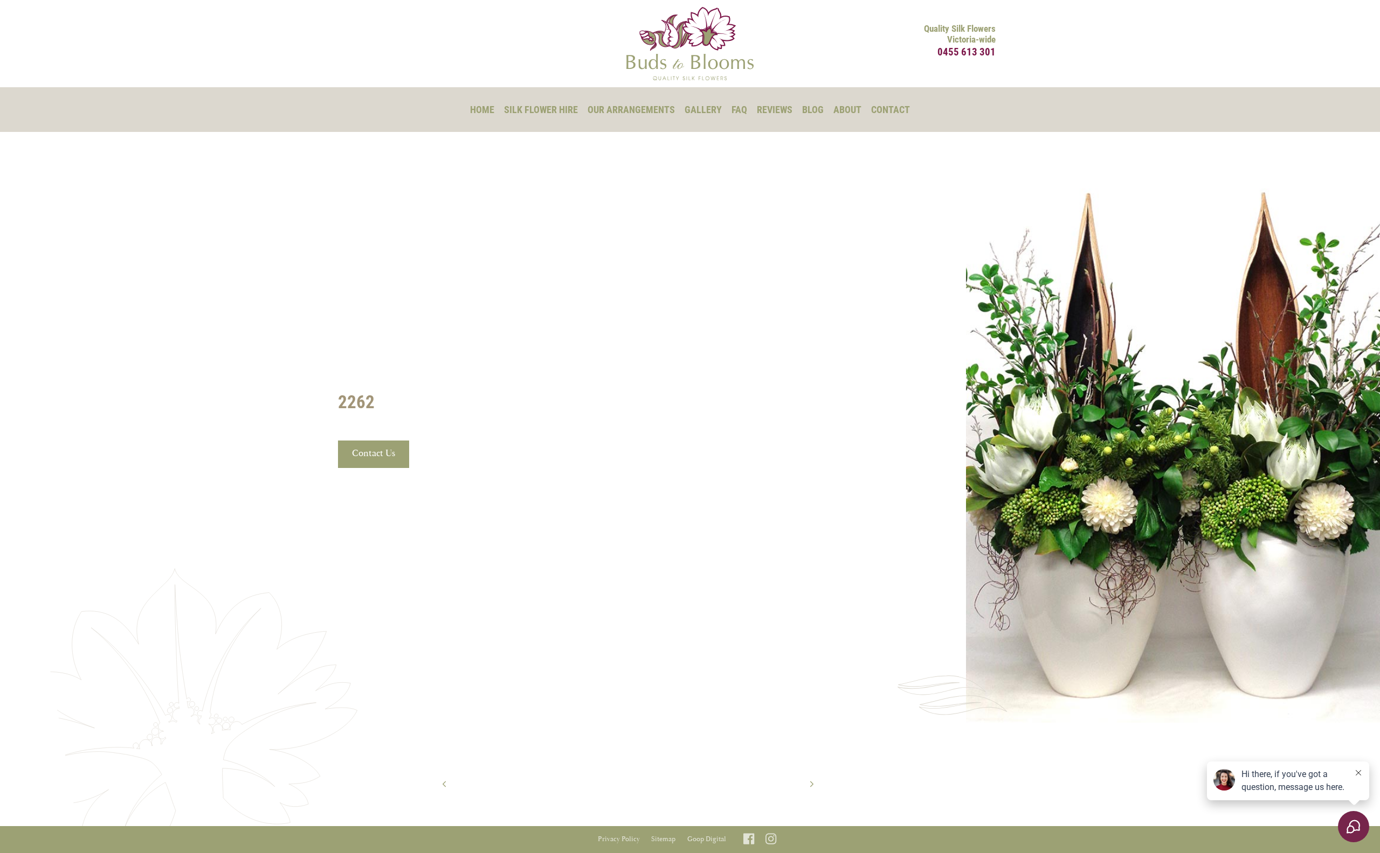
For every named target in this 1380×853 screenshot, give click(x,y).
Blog (813, 109)
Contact (890, 109)
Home (482, 109)
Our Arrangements (631, 109)
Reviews (774, 109)
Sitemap (663, 839)
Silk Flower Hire (541, 109)
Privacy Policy (619, 839)
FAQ (739, 109)
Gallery (703, 109)
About (847, 109)
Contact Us (373, 453)
